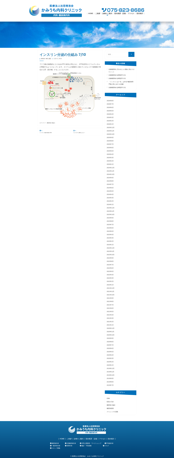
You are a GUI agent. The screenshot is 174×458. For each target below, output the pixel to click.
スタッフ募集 (56, 448)
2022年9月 (110, 258)
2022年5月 (110, 271)
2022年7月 (110, 265)
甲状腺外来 (109, 443)
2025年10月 (110, 134)
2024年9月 (110, 177)
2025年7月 (110, 144)
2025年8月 (110, 141)
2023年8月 (110, 221)
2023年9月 (110, 218)
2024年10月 (110, 174)
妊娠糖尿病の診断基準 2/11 (117, 87)
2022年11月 (110, 251)
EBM (108, 398)
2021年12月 (110, 288)
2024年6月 (110, 188)
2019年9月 (110, 378)
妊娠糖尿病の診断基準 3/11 (117, 78)
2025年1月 (110, 164)
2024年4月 (110, 194)
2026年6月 (110, 107)
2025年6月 (110, 147)
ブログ (87, 35)
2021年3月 (110, 318)
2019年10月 (110, 375)
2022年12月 (110, 248)
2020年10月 (110, 335)
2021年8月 (110, 301)
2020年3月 (110, 358)
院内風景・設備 (120, 13)
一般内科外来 (56, 445)
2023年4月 (110, 234)
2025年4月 (110, 154)
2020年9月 (110, 338)
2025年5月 (110, 151)
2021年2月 (110, 321)
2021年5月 (110, 311)
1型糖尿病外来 (71, 443)
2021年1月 (110, 325)
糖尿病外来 (55, 443)
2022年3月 (110, 278)
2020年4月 (110, 355)
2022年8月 (110, 261)
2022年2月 (110, 281)
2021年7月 (110, 305)
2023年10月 (110, 214)
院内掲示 (140, 13)
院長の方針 (110, 402)
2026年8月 (110, 100)
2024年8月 (110, 181)
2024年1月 (110, 204)
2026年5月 (110, 111)
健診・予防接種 (86, 445)
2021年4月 (110, 315)
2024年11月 (110, 171)
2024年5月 (110, 191)
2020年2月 (110, 362)
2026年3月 (110, 117)
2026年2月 (110, 121)
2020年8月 (110, 341)
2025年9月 (110, 137)
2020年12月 (110, 328)
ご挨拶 (97, 13)
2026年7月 (110, 104)
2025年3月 (110, 157)
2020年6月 (110, 348)
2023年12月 (110, 208)
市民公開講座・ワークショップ (91, 443)
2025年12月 (110, 127)
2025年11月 (110, 131)
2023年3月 (110, 238)
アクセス (131, 13)
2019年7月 (110, 385)
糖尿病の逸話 (51, 123)
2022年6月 (110, 268)
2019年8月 (110, 382)
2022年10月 (110, 254)
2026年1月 (110, 124)
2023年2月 (110, 241)
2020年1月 (110, 365)
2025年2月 (110, 161)
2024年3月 (110, 198)
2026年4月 (110, 114)
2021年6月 (110, 308)
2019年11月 (110, 372)
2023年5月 (110, 231)
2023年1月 (110, 244)
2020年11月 (110, 331)
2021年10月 (110, 295)
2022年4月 (110, 275)
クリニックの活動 (112, 412)
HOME (90, 13)
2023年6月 (110, 228)
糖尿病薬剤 (110, 408)
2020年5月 (110, 351)
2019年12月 (110, 368)
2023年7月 (110, 224)
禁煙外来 (69, 445)
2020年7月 (110, 345)
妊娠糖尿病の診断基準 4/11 (117, 75)
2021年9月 (110, 298)
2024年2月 (110, 201)
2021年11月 (110, 291)
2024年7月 (110, 184)
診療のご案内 (78, 439)
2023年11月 (110, 211)
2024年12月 (110, 167)
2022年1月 (110, 285)
